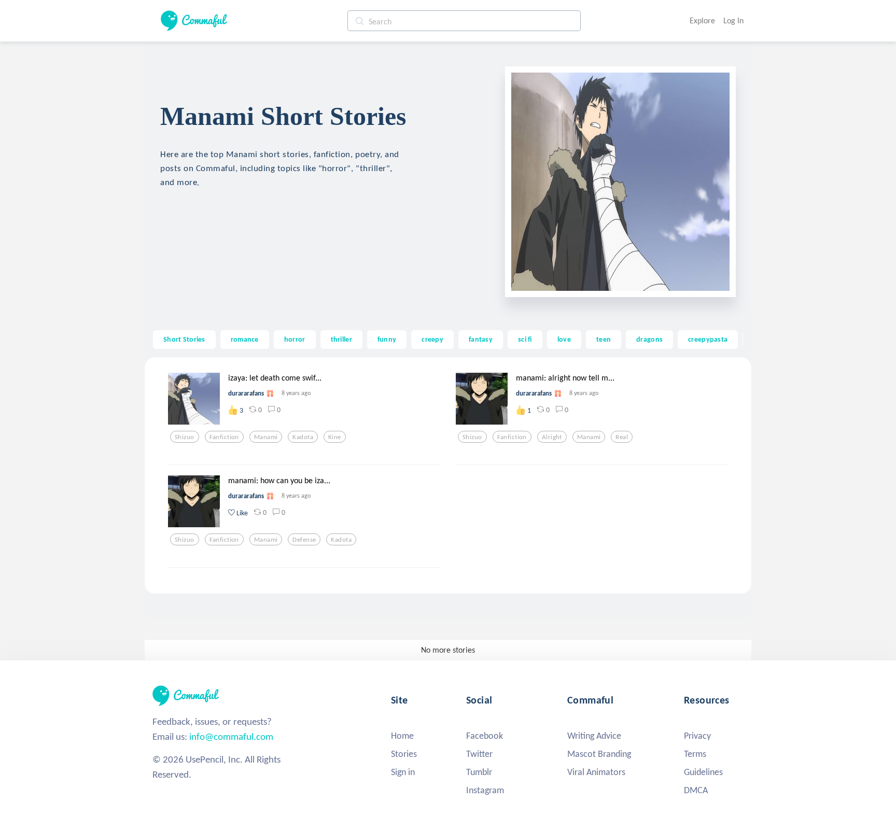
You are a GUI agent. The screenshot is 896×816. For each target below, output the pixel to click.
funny (386, 339)
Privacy (697, 735)
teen (603, 339)
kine (334, 437)
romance (245, 339)
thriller (341, 339)
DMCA (696, 790)
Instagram (485, 790)
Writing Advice (594, 735)
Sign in (403, 772)
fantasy (481, 339)
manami (266, 437)
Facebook (484, 735)
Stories (404, 753)
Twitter (479, 753)
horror (294, 339)
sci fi (525, 339)
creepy (432, 339)
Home (402, 735)
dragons (649, 339)
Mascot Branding (599, 753)
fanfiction (224, 437)
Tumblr (479, 772)
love (564, 339)
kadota (302, 437)
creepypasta (707, 339)
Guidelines (703, 772)
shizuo (184, 437)
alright (552, 437)
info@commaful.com (231, 736)
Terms (695, 753)
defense (304, 539)
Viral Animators (596, 772)
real (621, 437)
